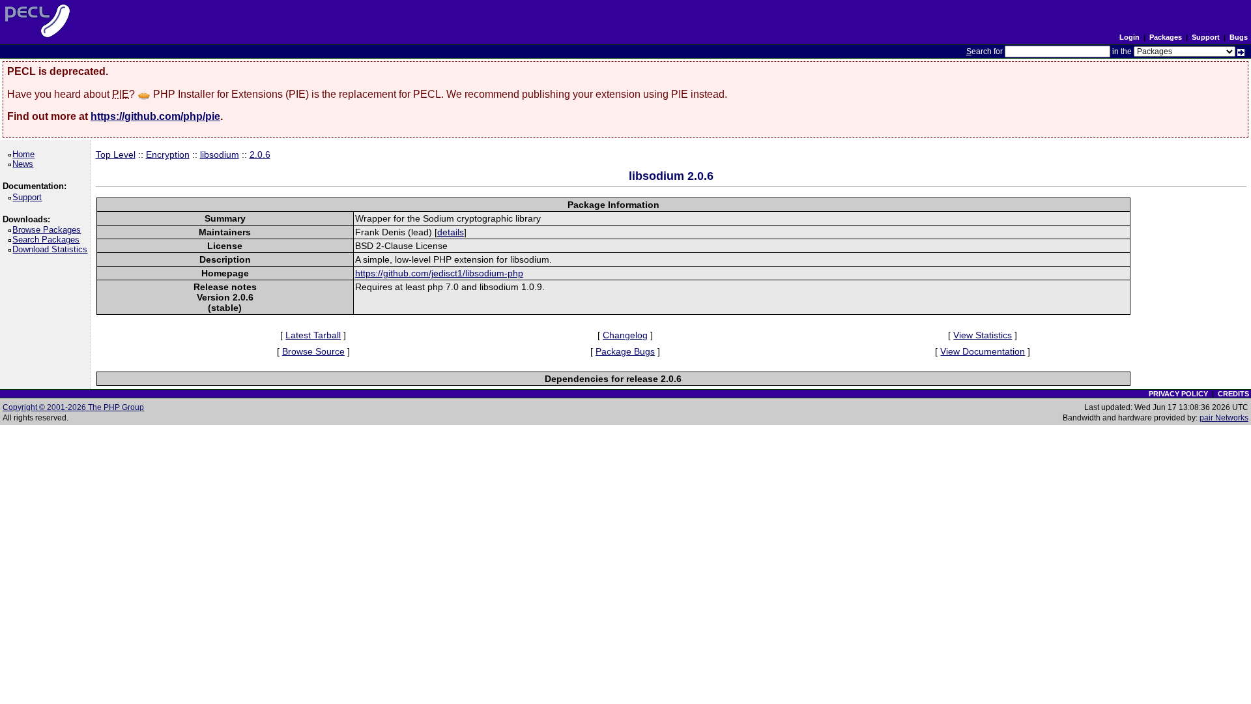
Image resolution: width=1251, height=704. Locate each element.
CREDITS (1233, 394)
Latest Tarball (313, 335)
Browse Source (313, 351)
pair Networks (1224, 417)
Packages (1165, 37)
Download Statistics (52, 249)
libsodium (219, 154)
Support (1206, 37)
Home (25, 154)
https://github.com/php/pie (155, 116)
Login (1129, 37)
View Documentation (982, 351)
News (25, 164)
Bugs (1238, 37)
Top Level (116, 154)
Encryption (168, 154)
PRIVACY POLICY (1178, 394)
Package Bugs (625, 351)
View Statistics (982, 335)
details (450, 232)
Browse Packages (48, 230)
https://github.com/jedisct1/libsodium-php (439, 273)
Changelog (625, 335)
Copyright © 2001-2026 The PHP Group (73, 407)
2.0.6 (260, 154)
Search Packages (48, 239)
